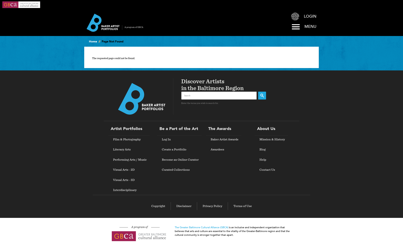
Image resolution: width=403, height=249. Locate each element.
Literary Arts (122, 149)
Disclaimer (183, 206)
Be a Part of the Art (178, 129)
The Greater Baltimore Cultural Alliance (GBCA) (201, 227)
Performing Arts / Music (130, 159)
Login (310, 17)
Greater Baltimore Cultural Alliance (21, 4)
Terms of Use (242, 206)
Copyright (158, 206)
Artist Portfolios (126, 129)
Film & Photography (127, 139)
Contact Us (267, 169)
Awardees (217, 149)
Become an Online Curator (180, 159)
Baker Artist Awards (224, 139)
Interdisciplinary (125, 190)
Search (262, 96)
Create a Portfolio (174, 149)
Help (262, 159)
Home (93, 41)
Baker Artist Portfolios (115, 23)
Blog (262, 149)
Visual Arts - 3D (124, 180)
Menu (310, 27)
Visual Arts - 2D (124, 169)
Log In (166, 139)
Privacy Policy (212, 206)
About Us (266, 129)
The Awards (219, 129)
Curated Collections (176, 169)
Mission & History (272, 139)
